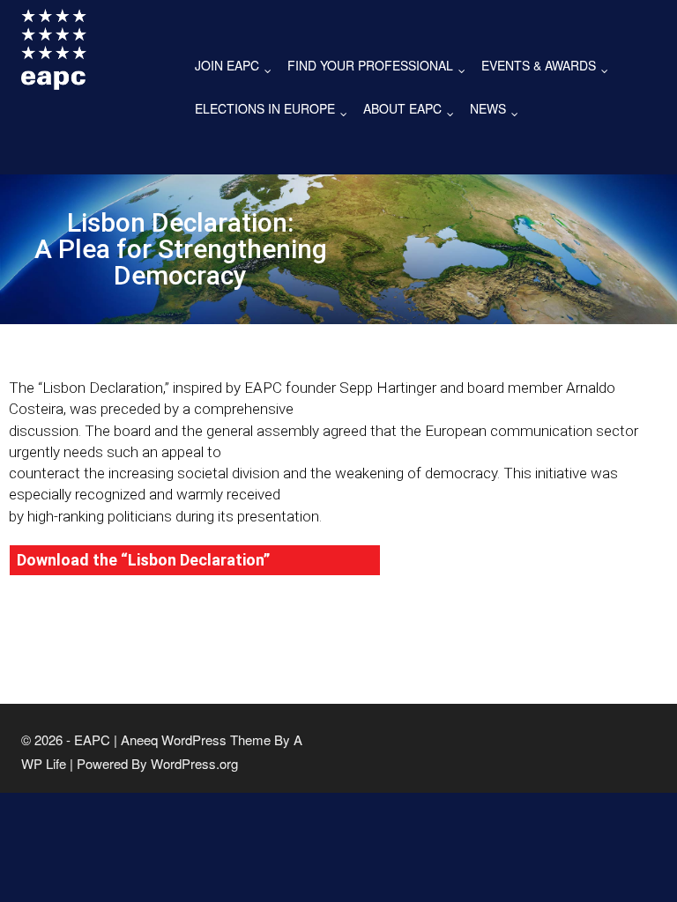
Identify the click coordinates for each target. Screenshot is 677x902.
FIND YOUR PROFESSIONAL (380, 66)
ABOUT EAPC (412, 110)
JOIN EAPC (237, 66)
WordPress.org (194, 763)
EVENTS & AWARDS (548, 66)
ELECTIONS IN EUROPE (275, 110)
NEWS (498, 110)
